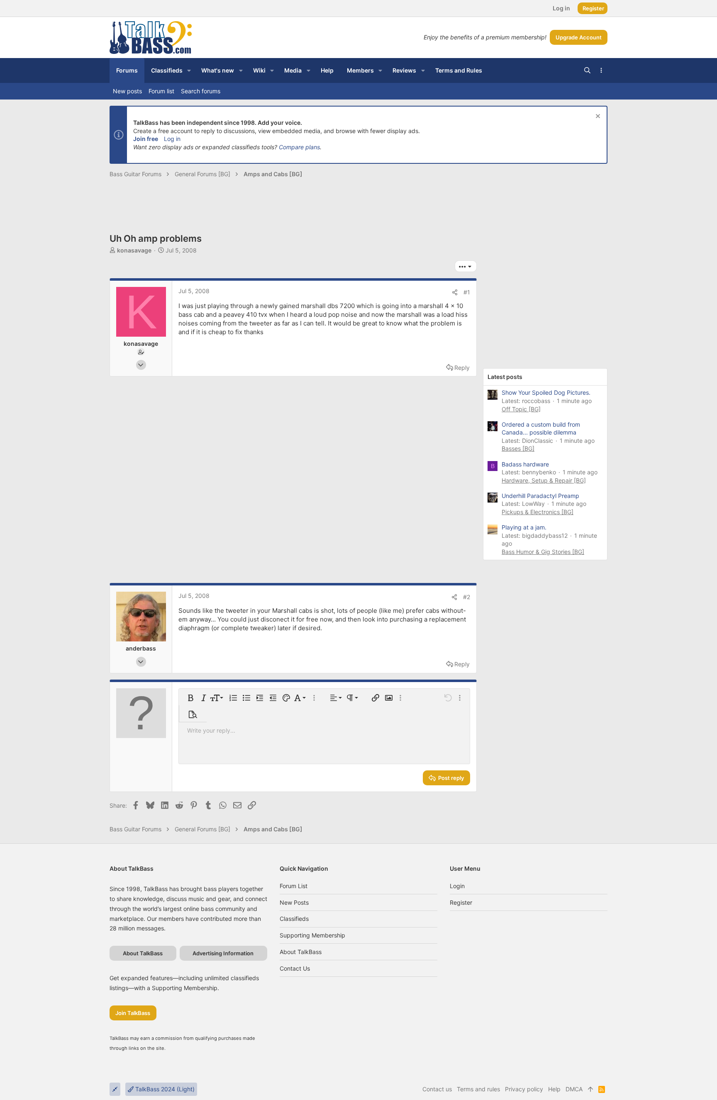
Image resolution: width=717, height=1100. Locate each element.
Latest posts (505, 376)
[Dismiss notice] (596, 117)
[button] (189, 70)
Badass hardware (525, 464)
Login (457, 885)
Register (461, 902)
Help (554, 1089)
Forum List (293, 885)
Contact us (295, 968)
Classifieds (294, 918)
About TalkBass (301, 951)
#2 (466, 596)
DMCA (574, 1089)
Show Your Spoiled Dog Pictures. (546, 392)
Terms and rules (478, 1089)
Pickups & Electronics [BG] (537, 511)
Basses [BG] (518, 448)
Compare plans (299, 147)
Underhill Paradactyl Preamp (540, 495)
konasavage (134, 250)
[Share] (455, 292)
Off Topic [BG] (521, 409)
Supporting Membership (312, 935)
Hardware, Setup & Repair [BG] (544, 480)
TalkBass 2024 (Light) (164, 1089)
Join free (145, 138)
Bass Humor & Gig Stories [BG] (543, 551)
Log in (172, 138)
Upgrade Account (579, 37)
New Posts (294, 902)
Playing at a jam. (524, 527)
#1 (466, 292)
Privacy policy (524, 1089)
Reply (462, 367)
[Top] (590, 1089)
